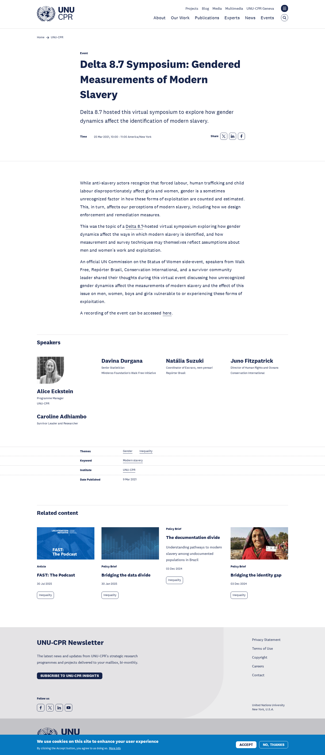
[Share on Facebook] (241, 136)
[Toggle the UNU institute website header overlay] (284, 8)
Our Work (180, 17)
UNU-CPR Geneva (260, 8)
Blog (205, 8)
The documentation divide (193, 537)
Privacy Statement (266, 639)
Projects (191, 8)
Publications (207, 17)
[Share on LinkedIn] (232, 136)
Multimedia (234, 8)
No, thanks (273, 744)
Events (267, 17)
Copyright (259, 657)
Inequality (45, 595)
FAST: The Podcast (56, 575)
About (159, 17)
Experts (232, 17)
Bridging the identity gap (256, 575)
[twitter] (50, 707)
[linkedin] (59, 707)
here (167, 313)
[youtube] (68, 707)
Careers (258, 666)
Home (40, 37)
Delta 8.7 (134, 226)
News (250, 17)
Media (217, 8)
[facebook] (40, 707)
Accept (246, 744)
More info (115, 748)
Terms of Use (262, 648)
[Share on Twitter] (223, 136)
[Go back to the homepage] (55, 20)
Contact (258, 675)
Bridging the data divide (126, 575)
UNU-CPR (57, 37)
